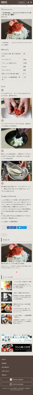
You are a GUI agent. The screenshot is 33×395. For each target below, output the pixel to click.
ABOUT (4, 359)
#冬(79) (4, 234)
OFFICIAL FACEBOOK (18, 379)
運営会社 (4, 375)
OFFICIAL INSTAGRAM (18, 384)
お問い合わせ (5, 371)
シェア (12, 227)
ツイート (23, 227)
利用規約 (4, 363)
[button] (16, 272)
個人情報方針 (5, 367)
